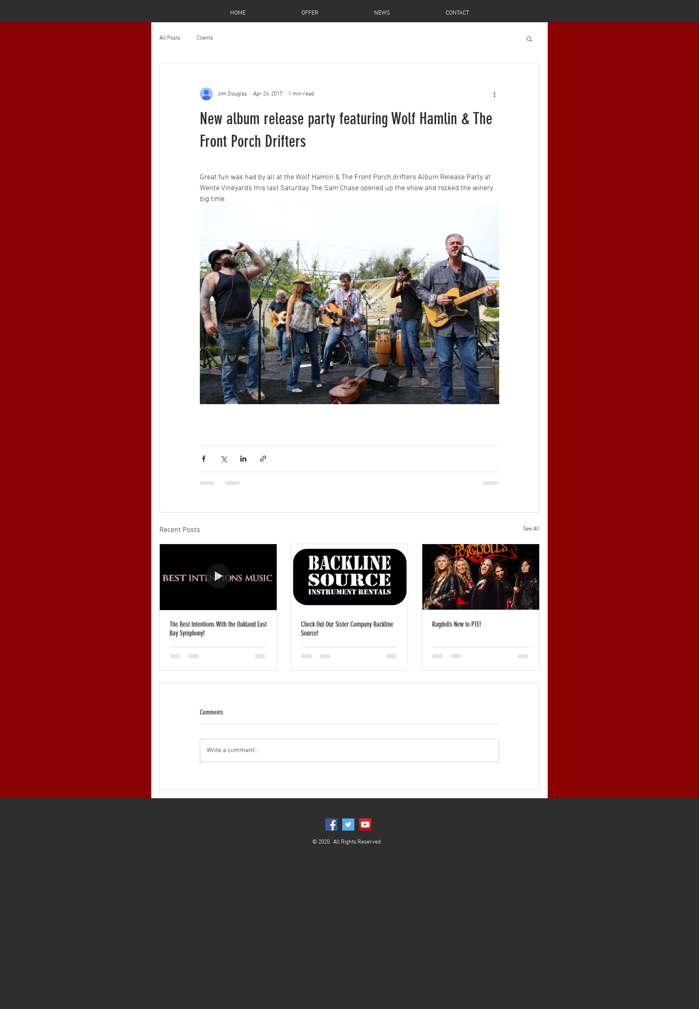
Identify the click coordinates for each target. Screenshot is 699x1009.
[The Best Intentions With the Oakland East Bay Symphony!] (218, 577)
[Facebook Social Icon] (331, 824)
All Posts (169, 38)
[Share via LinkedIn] (243, 458)
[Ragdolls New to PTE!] (480, 577)
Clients (205, 38)
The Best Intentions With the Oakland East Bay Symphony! (218, 629)
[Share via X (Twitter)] (223, 458)
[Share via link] (263, 458)
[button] (529, 38)
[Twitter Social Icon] (348, 824)
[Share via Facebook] (204, 458)
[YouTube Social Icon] (365, 824)
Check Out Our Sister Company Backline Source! (347, 629)
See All (531, 529)
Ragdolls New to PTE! (456, 624)
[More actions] (494, 94)
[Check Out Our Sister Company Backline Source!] (349, 577)
